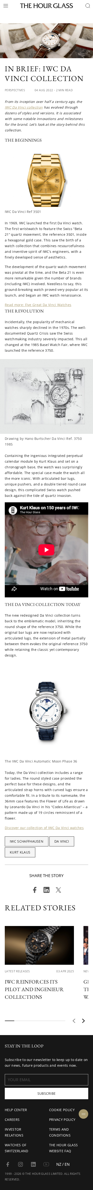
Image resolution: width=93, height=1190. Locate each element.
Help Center (16, 1110)
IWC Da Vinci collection (24, 107)
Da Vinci (61, 841)
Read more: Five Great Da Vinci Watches (38, 304)
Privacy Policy (62, 1119)
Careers (12, 1119)
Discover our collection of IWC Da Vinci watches (44, 827)
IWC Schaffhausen (26, 841)
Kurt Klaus (20, 852)
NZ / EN (63, 1164)
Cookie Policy (62, 1110)
